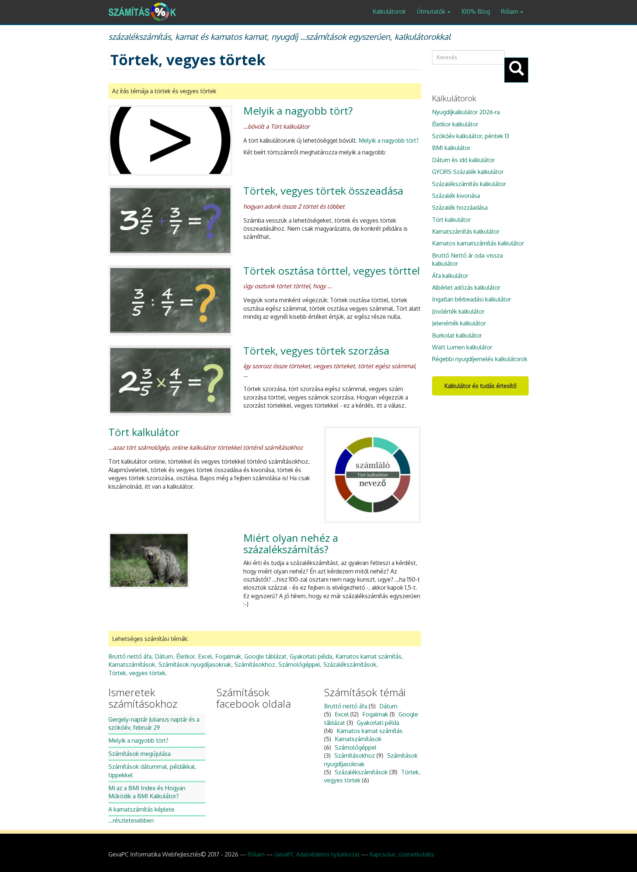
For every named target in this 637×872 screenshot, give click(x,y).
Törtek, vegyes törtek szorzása (316, 350)
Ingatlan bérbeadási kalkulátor (471, 299)
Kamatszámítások (131, 664)
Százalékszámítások (349, 664)
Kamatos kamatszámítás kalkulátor (478, 243)
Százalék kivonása (456, 195)
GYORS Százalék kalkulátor (468, 171)
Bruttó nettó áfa (130, 656)
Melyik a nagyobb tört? (298, 111)
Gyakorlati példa (311, 656)
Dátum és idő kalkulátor (463, 160)
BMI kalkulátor (451, 147)
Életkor (185, 656)
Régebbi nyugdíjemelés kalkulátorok (480, 359)
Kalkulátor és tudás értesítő (480, 386)
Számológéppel (299, 664)
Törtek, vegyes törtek (137, 673)
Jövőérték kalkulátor (458, 311)
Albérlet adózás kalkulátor (466, 287)
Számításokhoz (254, 664)
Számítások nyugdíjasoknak (195, 664)
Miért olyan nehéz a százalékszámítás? (290, 543)
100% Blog (476, 11)
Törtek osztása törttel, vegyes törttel (331, 271)
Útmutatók (432, 11)
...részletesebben (131, 820)
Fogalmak (228, 656)
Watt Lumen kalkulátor (462, 347)
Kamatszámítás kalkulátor (465, 231)
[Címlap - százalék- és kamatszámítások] (144, 12)
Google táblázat (265, 656)
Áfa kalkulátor (450, 275)
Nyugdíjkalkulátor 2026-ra (466, 112)
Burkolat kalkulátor (457, 335)
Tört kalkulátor (144, 432)
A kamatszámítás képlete (141, 809)
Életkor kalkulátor (455, 124)
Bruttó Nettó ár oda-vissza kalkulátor (467, 259)
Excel (205, 656)
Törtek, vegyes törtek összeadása (323, 191)
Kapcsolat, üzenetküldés (401, 854)
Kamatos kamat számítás (368, 656)
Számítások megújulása (139, 753)
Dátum (164, 656)
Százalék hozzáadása (460, 207)
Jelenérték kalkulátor (459, 323)
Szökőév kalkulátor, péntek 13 (470, 136)
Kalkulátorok (389, 11)
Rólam (510, 11)
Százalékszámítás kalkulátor (469, 184)
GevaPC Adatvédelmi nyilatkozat (317, 854)
